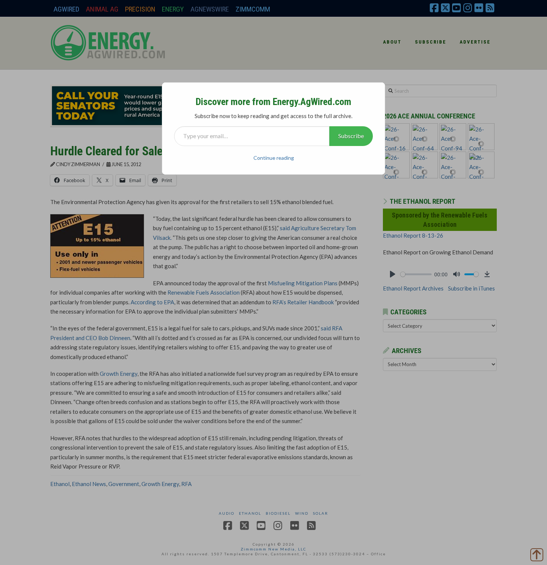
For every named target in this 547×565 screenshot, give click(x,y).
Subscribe (351, 135)
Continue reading (273, 158)
